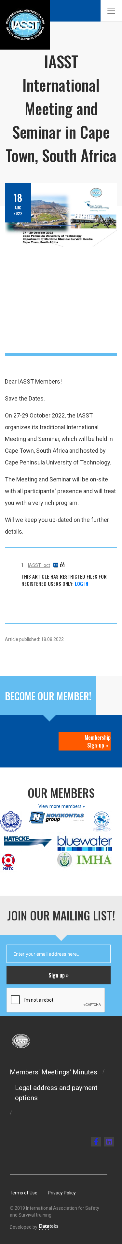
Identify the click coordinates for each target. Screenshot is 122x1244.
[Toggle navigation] (111, 11)
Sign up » (58, 975)
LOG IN (81, 583)
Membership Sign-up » (98, 741)
